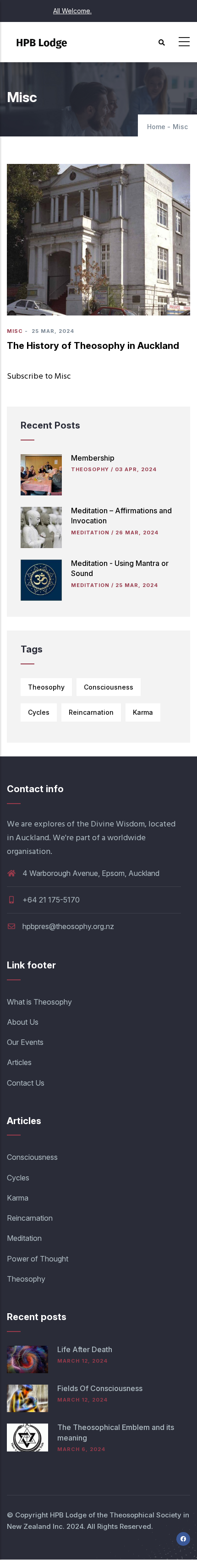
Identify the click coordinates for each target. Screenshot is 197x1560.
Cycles (38, 712)
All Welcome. (72, 11)
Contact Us (25, 1082)
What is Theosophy (39, 1001)
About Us (22, 1022)
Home (156, 126)
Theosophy (90, 469)
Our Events (25, 1042)
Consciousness (108, 687)
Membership (93, 457)
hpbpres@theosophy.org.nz (67, 926)
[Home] (43, 39)
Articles (19, 1062)
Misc (15, 331)
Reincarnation (91, 712)
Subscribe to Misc (39, 376)
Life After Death (84, 1349)
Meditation (90, 532)
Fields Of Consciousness (99, 1388)
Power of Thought (37, 1258)
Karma (143, 712)
